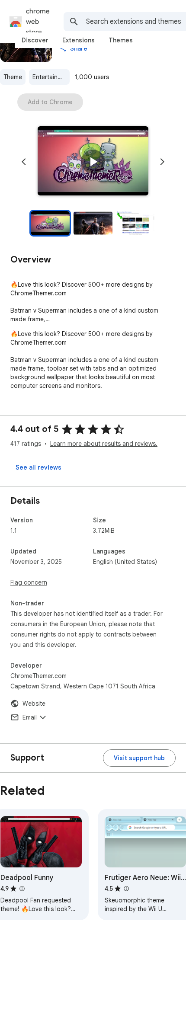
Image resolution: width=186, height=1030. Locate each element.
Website (33, 703)
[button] (93, 162)
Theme (12, 77)
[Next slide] (162, 161)
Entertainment (51, 77)
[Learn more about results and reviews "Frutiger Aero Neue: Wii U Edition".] (126, 888)
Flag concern (28, 582)
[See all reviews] (38, 467)
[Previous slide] (23, 161)
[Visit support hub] (139, 758)
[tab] (35, 40)
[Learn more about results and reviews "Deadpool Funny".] (22, 888)
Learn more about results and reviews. (103, 444)
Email (29, 717)
